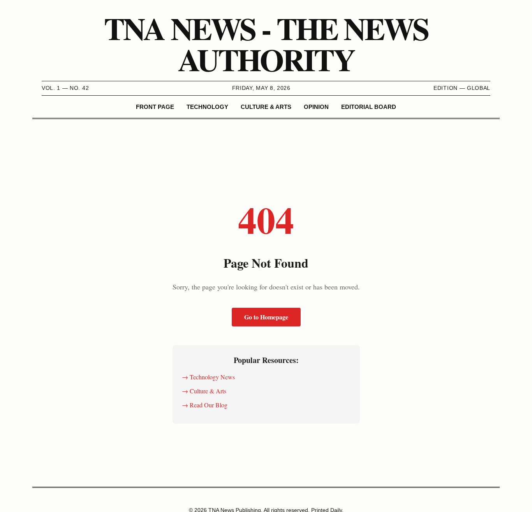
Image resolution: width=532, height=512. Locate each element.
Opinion (316, 106)
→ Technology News (208, 377)
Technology (207, 106)
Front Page (155, 106)
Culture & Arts (266, 106)
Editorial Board (368, 106)
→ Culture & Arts (204, 391)
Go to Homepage (266, 316)
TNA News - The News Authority (266, 43)
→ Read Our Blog (204, 405)
